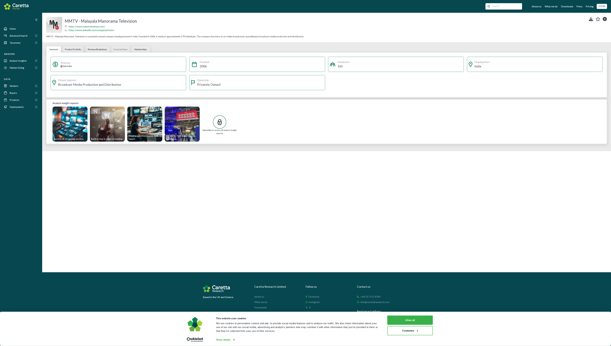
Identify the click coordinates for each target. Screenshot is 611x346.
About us (536, 6)
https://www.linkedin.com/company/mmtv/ (91, 30)
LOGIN (602, 6)
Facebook (313, 296)
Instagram (314, 301)
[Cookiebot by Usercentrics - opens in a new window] (195, 339)
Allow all (410, 320)
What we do (551, 6)
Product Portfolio (73, 49)
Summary (53, 49)
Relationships (140, 49)
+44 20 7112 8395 (370, 296)
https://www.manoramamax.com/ (87, 26)
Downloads (567, 6)
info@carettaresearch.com (375, 301)
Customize (408, 330)
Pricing (589, 6)
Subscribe (206, 130)
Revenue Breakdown (97, 49)
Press (579, 6)
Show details (223, 339)
